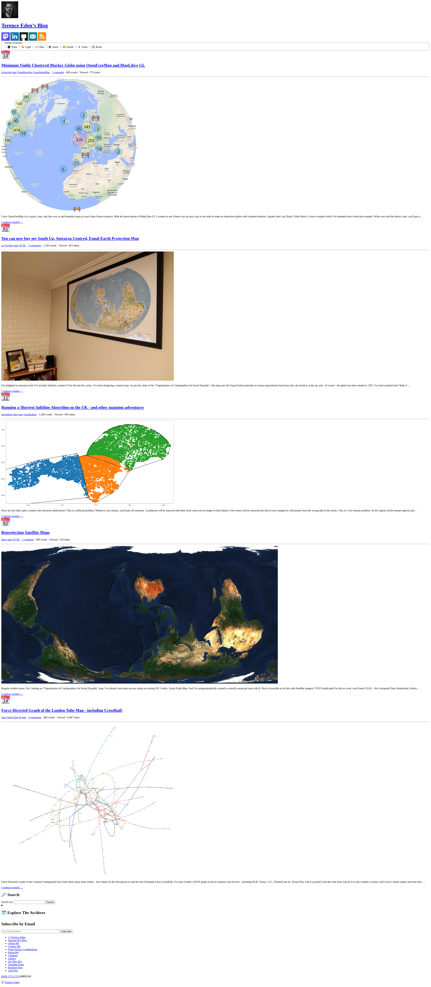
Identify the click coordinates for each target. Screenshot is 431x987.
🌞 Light (26, 47)
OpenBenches (24, 72)
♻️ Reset (97, 47)
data (15, 414)
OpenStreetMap (41, 72)
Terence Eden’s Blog (24, 25)
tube (24, 717)
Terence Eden (12, 982)
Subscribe (13, 952)
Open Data (12, 717)
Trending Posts (16, 964)
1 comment (58, 72)
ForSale (9, 245)
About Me (13, 943)
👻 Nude (83, 47)
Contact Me (14, 946)
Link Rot (13, 970)
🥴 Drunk (68, 47)
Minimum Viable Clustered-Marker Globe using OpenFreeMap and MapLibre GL (73, 65)
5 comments (34, 245)
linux (4, 539)
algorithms (6, 414)
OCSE (22, 245)
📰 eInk (40, 47)
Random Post (15, 967)
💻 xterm (53, 47)
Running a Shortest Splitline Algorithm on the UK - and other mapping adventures (72, 407)
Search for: (7, 902)
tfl (20, 717)
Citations (13, 955)
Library (12, 958)
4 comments (34, 717)
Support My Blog (17, 940)
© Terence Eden (16, 937)
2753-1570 (10, 976)
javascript (6, 72)
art (2, 245)
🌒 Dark (13, 47)
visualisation (30, 414)
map (14, 72)
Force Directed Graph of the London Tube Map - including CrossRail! (62, 710)
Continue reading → (12, 222)
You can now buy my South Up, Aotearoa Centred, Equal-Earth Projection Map (70, 238)
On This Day (15, 961)
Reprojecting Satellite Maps (25, 532)
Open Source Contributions (22, 949)
